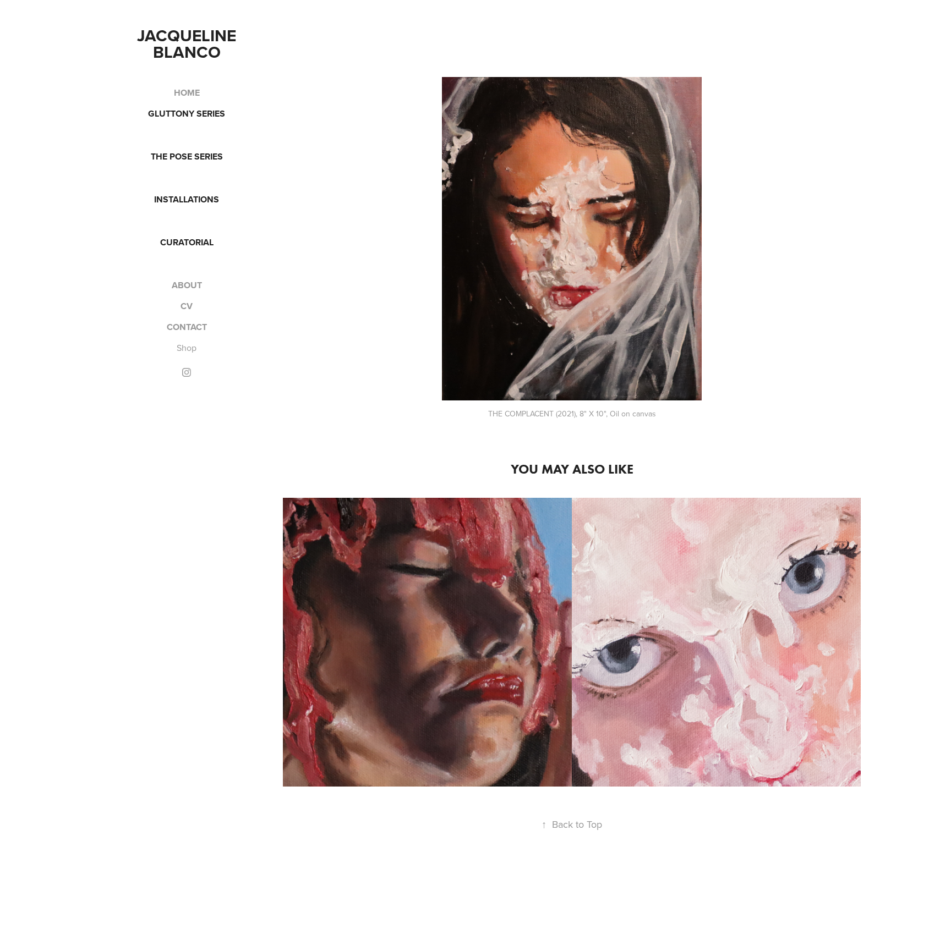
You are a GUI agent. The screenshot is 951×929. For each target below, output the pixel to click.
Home (187, 92)
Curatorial (187, 242)
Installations (186, 199)
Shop (186, 348)
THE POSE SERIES (187, 156)
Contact (187, 327)
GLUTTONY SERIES (186, 113)
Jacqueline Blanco (189, 44)
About (187, 285)
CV (187, 306)
